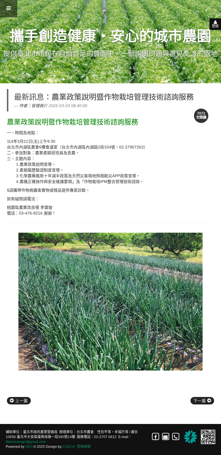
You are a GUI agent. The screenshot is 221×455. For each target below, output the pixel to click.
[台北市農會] (189, 437)
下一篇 (200, 400)
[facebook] (156, 437)
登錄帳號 (84, 447)
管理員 (37, 105)
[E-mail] (166, 437)
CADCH (68, 447)
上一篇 (21, 400)
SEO (29, 447)
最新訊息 (29, 97)
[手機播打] (176, 437)
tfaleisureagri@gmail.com (26, 442)
